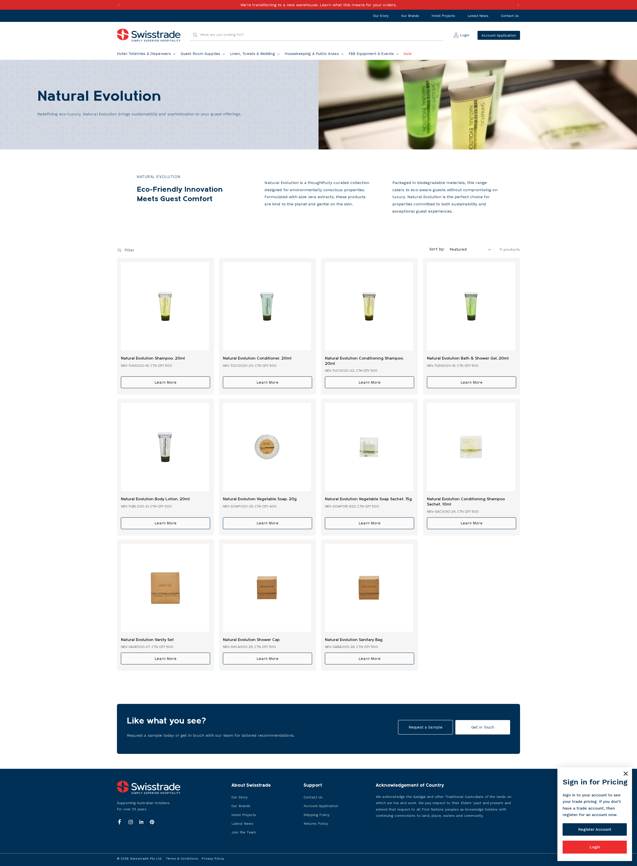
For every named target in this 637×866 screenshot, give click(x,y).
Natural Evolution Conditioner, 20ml (257, 359)
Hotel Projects (443, 16)
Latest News (478, 16)
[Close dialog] (625, 773)
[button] (147, 53)
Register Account (594, 829)
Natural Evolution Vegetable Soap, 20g (260, 499)
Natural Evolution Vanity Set (147, 640)
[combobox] (316, 35)
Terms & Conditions (182, 858)
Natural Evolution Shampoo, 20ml (153, 359)
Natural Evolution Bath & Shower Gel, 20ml (468, 359)
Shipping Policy (316, 815)
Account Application (498, 35)
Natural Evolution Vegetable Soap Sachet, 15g (368, 499)
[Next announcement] (518, 5)
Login (594, 847)
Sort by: (437, 249)
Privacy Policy (213, 858)
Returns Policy (316, 823)
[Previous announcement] (118, 5)
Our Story (381, 16)
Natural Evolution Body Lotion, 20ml (155, 499)
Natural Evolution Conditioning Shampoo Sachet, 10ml (466, 501)
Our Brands (410, 16)
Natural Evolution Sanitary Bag (353, 640)
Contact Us (510, 16)
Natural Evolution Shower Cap (251, 640)
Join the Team (243, 832)
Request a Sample (425, 727)
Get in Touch (482, 727)
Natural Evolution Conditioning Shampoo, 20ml (364, 361)
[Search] (195, 35)
